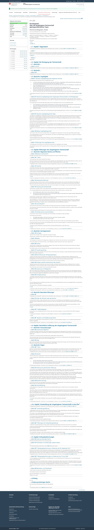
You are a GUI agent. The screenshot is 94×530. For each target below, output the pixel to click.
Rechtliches (78, 528)
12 (53, 168)
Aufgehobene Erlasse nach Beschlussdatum (17, 520)
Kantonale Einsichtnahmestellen (74, 511)
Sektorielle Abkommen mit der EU (55, 512)
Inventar (36, 243)
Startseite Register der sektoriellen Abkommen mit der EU (55, 511)
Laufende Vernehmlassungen (34, 500)
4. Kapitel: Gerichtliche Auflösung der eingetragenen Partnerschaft (54, 325)
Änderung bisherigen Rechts (41, 439)
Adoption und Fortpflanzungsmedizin (46, 318)
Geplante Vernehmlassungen (34, 498)
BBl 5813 (71, 289)
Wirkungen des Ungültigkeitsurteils (43, 142)
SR (31, 42)
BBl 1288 (32, 43)
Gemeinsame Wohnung (40, 180)
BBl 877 (73, 177)
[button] (17, 12)
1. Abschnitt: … (36, 64)
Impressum (83, 528)
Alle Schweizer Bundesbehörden (15, 1)
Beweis (36, 238)
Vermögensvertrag (39, 274)
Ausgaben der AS (71, 498)
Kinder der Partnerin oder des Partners (44, 298)
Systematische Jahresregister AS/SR (75, 500)
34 (45, 473)
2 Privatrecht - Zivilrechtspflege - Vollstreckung (33, 15)
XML (23, 51)
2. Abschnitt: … (36, 70)
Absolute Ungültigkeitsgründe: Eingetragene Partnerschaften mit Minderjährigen (57, 96)
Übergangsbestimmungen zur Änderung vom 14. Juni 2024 (52, 456)
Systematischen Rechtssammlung (37, 8)
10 (51, 130)
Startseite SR (11, 509)
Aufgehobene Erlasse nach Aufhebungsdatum (14, 518)
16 (79, 277)
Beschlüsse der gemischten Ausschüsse (56, 514)
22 (74, 310)
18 (31, 280)
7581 (76, 163)
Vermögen (36, 233)
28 (79, 403)
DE (77, 1)
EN (83, 1)
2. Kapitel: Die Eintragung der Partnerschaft (46, 62)
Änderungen (25, 34)
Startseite (10, 15)
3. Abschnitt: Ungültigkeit (40, 76)
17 (31, 278)
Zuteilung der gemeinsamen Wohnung (44, 367)
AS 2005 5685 (24, 29)
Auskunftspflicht (38, 203)
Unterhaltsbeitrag (38, 385)
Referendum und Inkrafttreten (42, 468)
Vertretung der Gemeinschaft (41, 186)
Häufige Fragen (69, 1)
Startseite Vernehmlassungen (34, 497)
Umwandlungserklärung (43, 408)
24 (36, 346)
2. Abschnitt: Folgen (38, 345)
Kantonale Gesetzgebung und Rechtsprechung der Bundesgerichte (75, 509)
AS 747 (65, 48)
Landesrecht (11, 512)
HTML (21, 51)
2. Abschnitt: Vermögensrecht (41, 231)
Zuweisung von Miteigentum (41, 269)
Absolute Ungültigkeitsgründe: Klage (45, 114)
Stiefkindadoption (42, 309)
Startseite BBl (51, 497)
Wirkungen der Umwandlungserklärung (47, 423)
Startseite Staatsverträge (33, 509)
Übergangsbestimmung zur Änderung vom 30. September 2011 (53, 448)
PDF (24, 51)
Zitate (26, 36)
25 (59, 362)
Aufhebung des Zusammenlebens (43, 212)
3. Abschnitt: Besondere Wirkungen (43, 292)
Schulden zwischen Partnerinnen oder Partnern (46, 262)
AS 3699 (68, 177)
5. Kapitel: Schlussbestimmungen (43, 437)
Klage (35, 340)
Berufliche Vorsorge (39, 380)
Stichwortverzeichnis (13, 510)
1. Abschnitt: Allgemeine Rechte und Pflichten (46, 152)
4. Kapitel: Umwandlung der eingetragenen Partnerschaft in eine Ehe (55, 404)
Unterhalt (36, 166)
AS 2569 (67, 163)
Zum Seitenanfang (81, 490)
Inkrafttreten (11, 516)
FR (79, 1)
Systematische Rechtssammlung (18, 15)
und (35, 66)
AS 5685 (48, 445)
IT (80, 1)
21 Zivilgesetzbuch (45, 15)
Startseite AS (70, 497)
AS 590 (76, 93)
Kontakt (74, 1)
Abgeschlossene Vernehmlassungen (35, 502)
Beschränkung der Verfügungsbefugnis (44, 254)
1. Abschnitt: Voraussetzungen (41, 328)
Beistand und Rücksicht (40, 154)
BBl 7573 (72, 163)
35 (30, 485)
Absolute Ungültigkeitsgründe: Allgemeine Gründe (48, 78)
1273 (74, 48)
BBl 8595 (69, 48)
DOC (26, 51)
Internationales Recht (13, 514)
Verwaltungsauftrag (39, 250)
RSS (18, 528)
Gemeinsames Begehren (40, 329)
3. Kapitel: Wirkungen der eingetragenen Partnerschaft (50, 150)
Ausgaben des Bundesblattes (54, 498)
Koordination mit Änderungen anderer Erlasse (46, 442)
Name (38, 157)
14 (33, 223)
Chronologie (25, 33)
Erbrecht (36, 354)
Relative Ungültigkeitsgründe (41, 131)
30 (36, 422)
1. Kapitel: (35, 47)
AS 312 (67, 289)
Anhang (34, 478)
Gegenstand (43, 47)
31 (30, 444)
